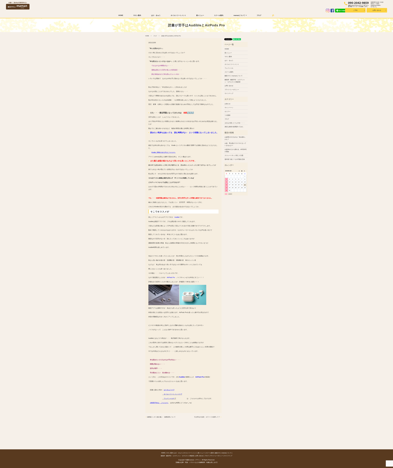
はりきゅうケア (169, 390)
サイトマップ (229, 93)
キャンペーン (229, 107)
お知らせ (227, 104)
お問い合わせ (377, 10)
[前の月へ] (238, 171)
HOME (120, 15)
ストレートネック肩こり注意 (234, 155)
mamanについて (239, 15)
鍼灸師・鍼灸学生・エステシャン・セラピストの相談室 (235, 81)
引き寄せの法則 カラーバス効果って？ (207, 417)
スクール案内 (218, 15)
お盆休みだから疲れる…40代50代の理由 (236, 150)
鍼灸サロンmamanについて (233, 76)
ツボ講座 (227, 115)
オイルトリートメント (178, 15)
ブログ (259, 15)
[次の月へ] (244, 171)
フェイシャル (229, 68)
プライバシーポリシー (232, 89)
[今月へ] (241, 171)
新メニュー (200, 15)
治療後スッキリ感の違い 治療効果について (161, 417)
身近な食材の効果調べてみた (234, 127)
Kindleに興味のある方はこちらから (163, 152)
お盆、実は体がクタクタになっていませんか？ (235, 144)
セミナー (227, 111)
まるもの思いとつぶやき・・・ (235, 123)
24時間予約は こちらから (159, 403)
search (273, 15)
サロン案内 (137, 15)
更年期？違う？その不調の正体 (235, 159)
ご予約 (355, 10)
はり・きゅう (155, 15)
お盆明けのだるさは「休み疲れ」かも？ (235, 138)
